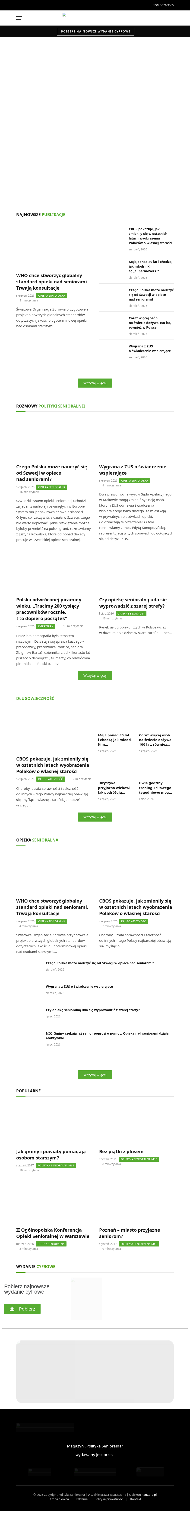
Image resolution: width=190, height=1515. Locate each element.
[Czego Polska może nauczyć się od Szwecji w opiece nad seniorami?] (112, 296)
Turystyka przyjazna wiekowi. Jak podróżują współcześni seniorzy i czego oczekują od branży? (114, 787)
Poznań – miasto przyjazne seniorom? (129, 1233)
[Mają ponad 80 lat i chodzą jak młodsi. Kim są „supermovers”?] (142, 165)
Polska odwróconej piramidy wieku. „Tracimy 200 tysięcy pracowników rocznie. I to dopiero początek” (48, 609)
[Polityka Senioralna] (95, 18)
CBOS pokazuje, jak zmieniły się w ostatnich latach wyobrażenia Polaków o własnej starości (39, 181)
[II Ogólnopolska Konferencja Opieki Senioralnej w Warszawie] (53, 1202)
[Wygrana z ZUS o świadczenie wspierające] (112, 352)
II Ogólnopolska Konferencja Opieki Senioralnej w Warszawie (52, 1233)
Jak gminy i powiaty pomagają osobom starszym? (51, 1154)
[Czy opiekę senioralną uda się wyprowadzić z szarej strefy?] (136, 572)
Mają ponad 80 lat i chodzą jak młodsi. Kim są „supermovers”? (140, 181)
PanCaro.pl (149, 1494)
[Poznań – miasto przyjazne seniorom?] (136, 1202)
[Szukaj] (172, 18)
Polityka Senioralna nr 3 (56, 1165)
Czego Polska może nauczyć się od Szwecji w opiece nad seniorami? (151, 294)
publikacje (40, 214)
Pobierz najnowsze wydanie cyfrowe (95, 31)
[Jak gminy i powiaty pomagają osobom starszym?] (53, 1124)
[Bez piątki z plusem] (136, 1124)
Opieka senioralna (21, 97)
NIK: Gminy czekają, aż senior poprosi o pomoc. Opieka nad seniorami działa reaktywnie (107, 1035)
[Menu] (19, 18)
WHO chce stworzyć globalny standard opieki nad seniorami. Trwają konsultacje (71, 110)
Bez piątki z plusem (121, 1151)
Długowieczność (19, 170)
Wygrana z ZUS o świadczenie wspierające (150, 348)
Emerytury (45, 626)
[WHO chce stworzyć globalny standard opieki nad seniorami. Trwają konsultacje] (95, 83)
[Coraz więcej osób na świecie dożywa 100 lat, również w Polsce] (112, 324)
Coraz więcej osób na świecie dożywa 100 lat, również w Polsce (150, 323)
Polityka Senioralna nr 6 (138, 1159)
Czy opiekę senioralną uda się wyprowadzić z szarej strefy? (133, 602)
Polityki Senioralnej (51, 406)
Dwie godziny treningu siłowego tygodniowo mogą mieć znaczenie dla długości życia (155, 787)
